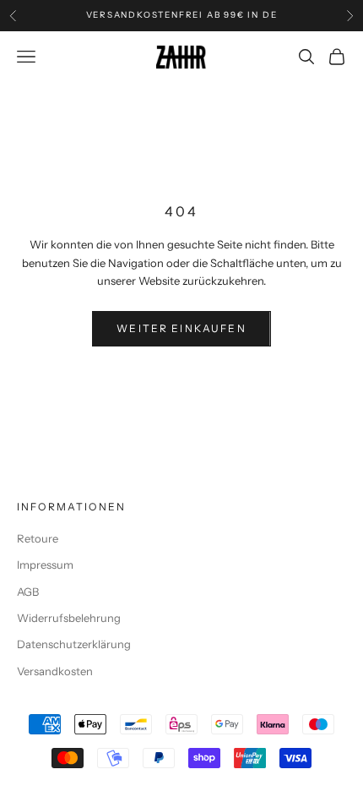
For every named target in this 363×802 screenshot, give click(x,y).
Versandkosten (55, 671)
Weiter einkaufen (181, 328)
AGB (28, 591)
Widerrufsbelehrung (69, 618)
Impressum (45, 564)
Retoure (37, 538)
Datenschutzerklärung (74, 644)
